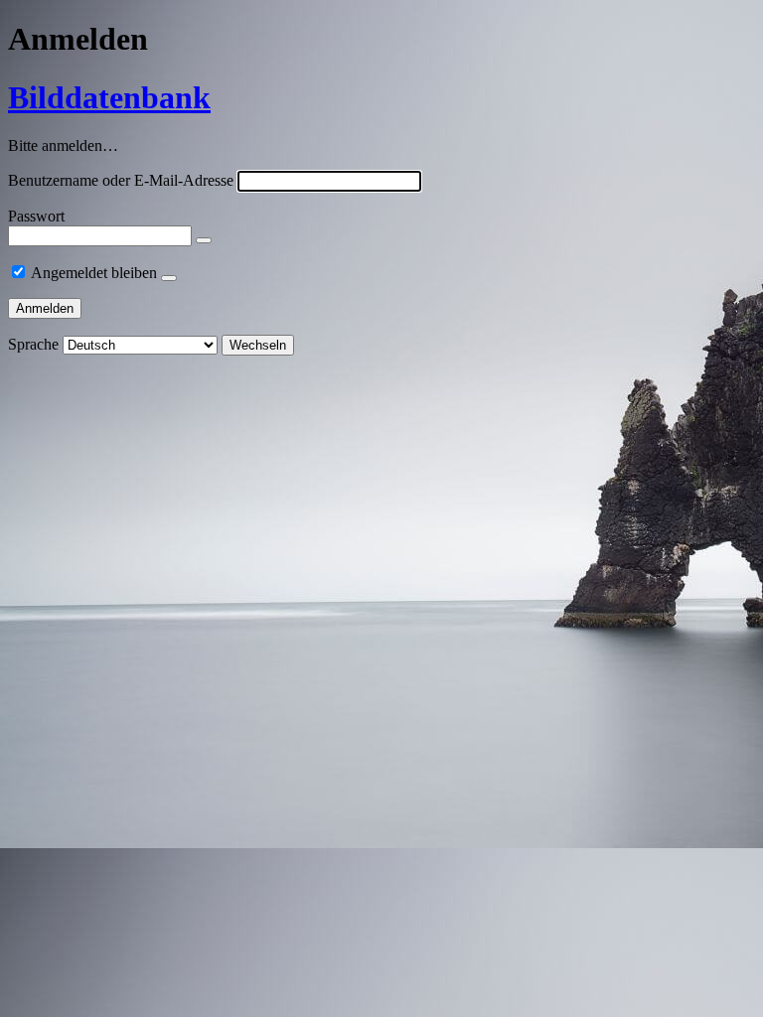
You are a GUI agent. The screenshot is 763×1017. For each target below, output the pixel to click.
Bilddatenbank (109, 97)
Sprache (33, 344)
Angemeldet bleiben (94, 272)
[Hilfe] (169, 278)
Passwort (36, 216)
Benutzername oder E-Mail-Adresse (120, 180)
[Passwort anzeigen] (204, 240)
